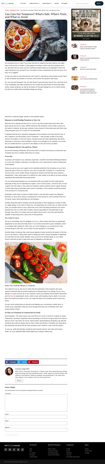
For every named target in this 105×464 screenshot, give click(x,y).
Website (7, 427)
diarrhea (11, 296)
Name (7, 414)
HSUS (13, 123)
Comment (8, 393)
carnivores (35, 221)
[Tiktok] (22, 449)
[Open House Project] (51, 3)
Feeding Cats (14, 10)
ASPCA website (31, 123)
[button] (11, 362)
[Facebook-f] (5, 449)
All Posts (19, 380)
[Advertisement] (36, 103)
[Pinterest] (9, 449)
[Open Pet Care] (26, 3)
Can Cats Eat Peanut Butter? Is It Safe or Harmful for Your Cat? (88, 91)
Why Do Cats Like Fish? (88, 69)
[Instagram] (14, 449)
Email (7, 420)
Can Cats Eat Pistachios (88, 79)
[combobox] (84, 3)
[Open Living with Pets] (39, 3)
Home (7, 10)
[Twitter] (18, 449)
